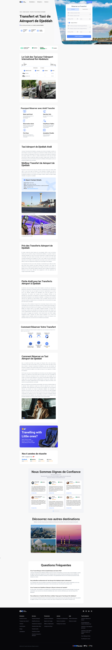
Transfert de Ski (35, 628)
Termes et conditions (61, 621)
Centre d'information (73, 618)
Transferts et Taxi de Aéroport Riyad (37, 537)
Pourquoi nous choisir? (24, 621)
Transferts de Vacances (37, 623)
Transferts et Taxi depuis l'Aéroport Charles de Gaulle (86, 632)
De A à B (73, 9)
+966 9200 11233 (30, 187)
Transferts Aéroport (36, 618)
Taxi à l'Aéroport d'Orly (85, 636)
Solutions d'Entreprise (48, 618)
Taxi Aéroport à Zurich (85, 638)
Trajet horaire (85, 9)
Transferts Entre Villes (36, 626)
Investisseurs (22, 626)
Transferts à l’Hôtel (36, 631)
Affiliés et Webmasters (49, 623)
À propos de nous (23, 618)
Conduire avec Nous (48, 626)
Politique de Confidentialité (62, 618)
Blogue (21, 628)
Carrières (21, 623)
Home (21, 11)
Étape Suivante (79, 36)
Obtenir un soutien (72, 621)
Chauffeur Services (36, 621)
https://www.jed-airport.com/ (32, 188)
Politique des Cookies (61, 623)
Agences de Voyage (48, 621)
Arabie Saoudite (26, 11)
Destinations (22, 631)
